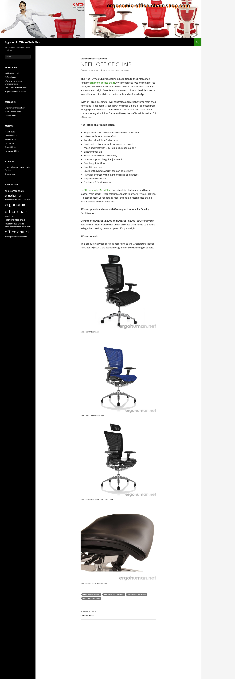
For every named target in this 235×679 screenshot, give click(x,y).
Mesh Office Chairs (13, 111)
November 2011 (12, 151)
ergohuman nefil (91, 594)
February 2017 (11, 143)
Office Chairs (88, 613)
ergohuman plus (24, 199)
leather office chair (114, 594)
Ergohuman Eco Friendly (15, 91)
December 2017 (11, 135)
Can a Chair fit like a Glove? (16, 87)
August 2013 (10, 147)
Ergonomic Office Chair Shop (23, 42)
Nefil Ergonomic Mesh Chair (96, 189)
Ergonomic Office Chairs (94, 59)
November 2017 (12, 139)
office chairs (17, 231)
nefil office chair (91, 598)
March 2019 (10, 132)
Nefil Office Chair (12, 73)
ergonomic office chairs (116, 70)
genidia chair (10, 216)
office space (9, 236)
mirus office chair (11, 227)
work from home (20, 236)
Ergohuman (10, 174)
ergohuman (13, 195)
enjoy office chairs (14, 190)
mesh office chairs (137, 594)
